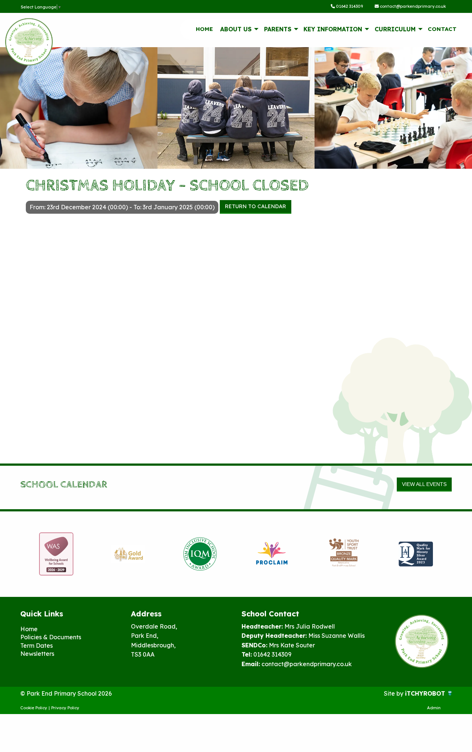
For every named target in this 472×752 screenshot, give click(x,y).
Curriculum (395, 29)
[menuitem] (204, 29)
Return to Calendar (255, 206)
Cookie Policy (33, 707)
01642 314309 (349, 6)
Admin (434, 707)
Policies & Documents (50, 637)
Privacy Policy (65, 707)
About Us (235, 29)
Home (204, 28)
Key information (332, 29)
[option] (93, 554)
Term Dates (36, 645)
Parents (277, 29)
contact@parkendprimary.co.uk (412, 6)
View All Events (424, 484)
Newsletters (37, 653)
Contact (442, 28)
